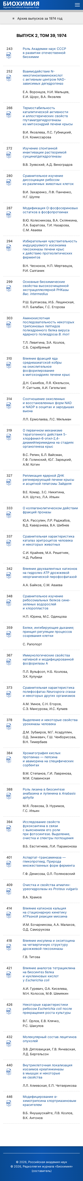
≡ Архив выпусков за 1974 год (37, 18)
